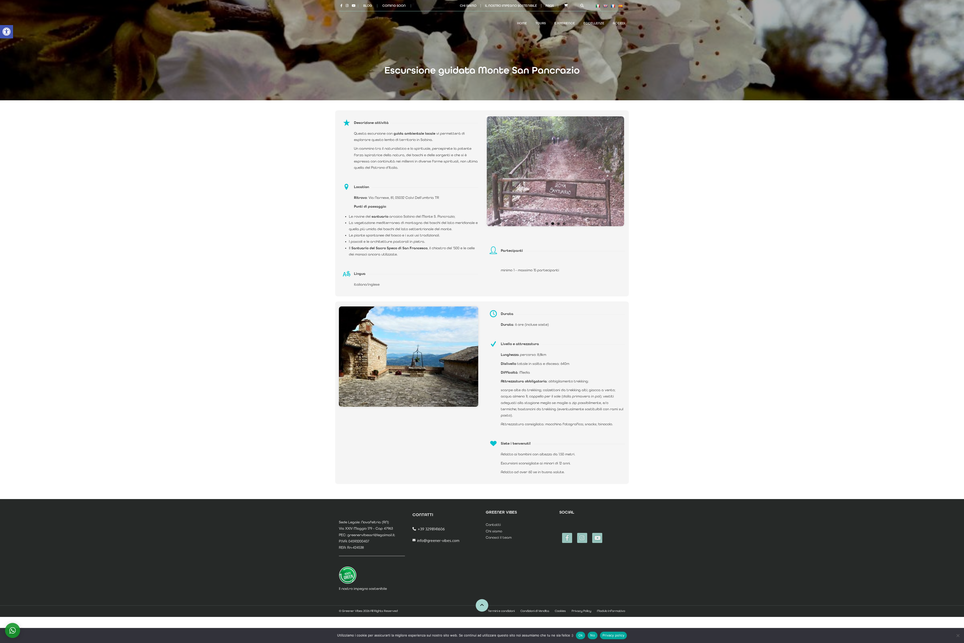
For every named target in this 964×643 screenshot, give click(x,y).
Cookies (560, 611)
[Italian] (597, 6)
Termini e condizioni (501, 611)
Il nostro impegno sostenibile (511, 6)
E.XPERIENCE (564, 23)
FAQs (550, 6)
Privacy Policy (581, 611)
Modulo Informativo (611, 611)
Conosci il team (499, 537)
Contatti (493, 525)
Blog (367, 6)
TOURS (540, 23)
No (592, 635)
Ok (580, 635)
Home (522, 23)
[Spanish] (620, 6)
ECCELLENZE (593, 23)
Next (632, 170)
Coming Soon (394, 6)
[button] (6, 31)
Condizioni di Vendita (534, 611)
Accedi (619, 23)
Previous (479, 170)
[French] (613, 6)
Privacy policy (613, 635)
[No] (957, 635)
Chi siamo (468, 6)
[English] (605, 6)
